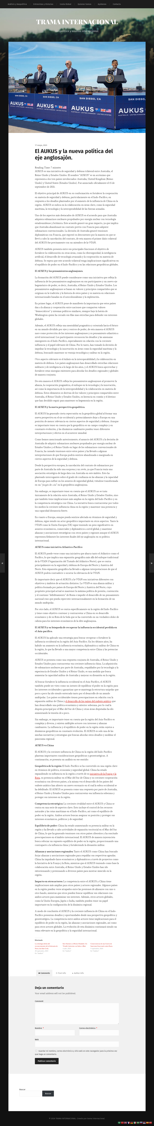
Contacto (117, 4)
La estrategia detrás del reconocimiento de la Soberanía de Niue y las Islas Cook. (46, 946)
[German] (131, 1122)
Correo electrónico (88, 1028)
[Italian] (135, 1122)
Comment (39, 1001)
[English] (125, 1122)
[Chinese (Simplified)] (122, 1122)
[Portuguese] (138, 1122)
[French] (128, 1122)
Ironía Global (65, 4)
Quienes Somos (84, 4)
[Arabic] (119, 1122)
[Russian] (141, 1122)
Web (37, 1039)
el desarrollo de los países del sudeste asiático (88, 701)
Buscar (22, 1089)
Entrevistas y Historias (43, 4)
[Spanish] (147, 1122)
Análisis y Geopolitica (17, 4)
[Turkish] (150, 1122)
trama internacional (96, 1118)
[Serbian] (144, 1122)
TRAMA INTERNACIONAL (77, 21)
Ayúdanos (102, 4)
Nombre (39, 1028)
